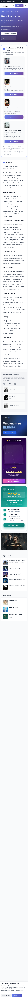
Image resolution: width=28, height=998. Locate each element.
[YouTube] (25, 1)
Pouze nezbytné (6, 995)
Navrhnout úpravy (9, 38)
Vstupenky (15, 73)
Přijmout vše (17, 995)
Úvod (2, 11)
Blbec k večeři (9, 87)
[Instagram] (22, 1)
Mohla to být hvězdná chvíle (13, 130)
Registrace (19, 5)
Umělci (7, 11)
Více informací (13, 992)
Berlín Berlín (8, 66)
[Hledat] (13, 5)
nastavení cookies (5, 992)
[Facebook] (18, 1)
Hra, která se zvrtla (10, 108)
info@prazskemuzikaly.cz (9, 1)
